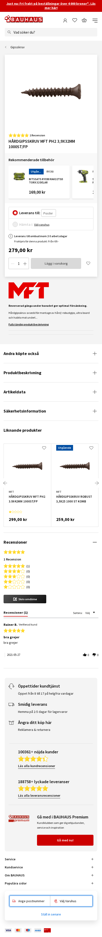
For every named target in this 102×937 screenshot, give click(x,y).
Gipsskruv (17, 47)
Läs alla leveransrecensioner (39, 795)
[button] (25, 599)
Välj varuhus (41, 224)
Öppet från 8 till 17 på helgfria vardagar (46, 693)
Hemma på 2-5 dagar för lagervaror (43, 712)
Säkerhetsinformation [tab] (25, 411)
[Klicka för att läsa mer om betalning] (31, 930)
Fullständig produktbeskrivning (29, 324)
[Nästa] (96, 483)
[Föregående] (5, 483)
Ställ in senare (51, 914)
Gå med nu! (65, 840)
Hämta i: (26, 224)
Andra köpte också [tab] (21, 353)
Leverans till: (29, 212)
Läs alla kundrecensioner (36, 766)
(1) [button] (28, 566)
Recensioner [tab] (15, 542)
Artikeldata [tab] (15, 392)
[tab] (16, 613)
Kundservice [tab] (14, 867)
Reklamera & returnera (34, 730)
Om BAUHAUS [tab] (15, 875)
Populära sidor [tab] (16, 883)
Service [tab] (10, 859)
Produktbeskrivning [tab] (22, 372)
